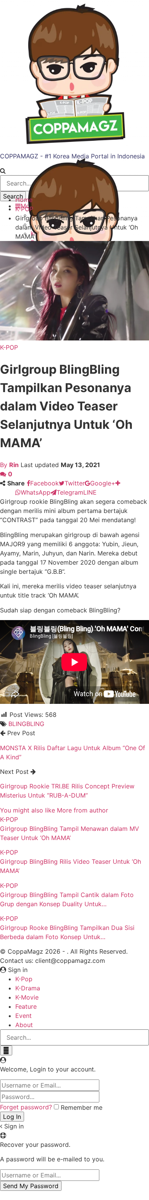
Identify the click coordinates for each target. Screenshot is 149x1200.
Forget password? (26, 1107)
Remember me (81, 1107)
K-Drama (27, 988)
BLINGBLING (26, 724)
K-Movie (27, 997)
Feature (26, 1006)
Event (23, 1015)
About (24, 1025)
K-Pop (23, 979)
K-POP (9, 347)
